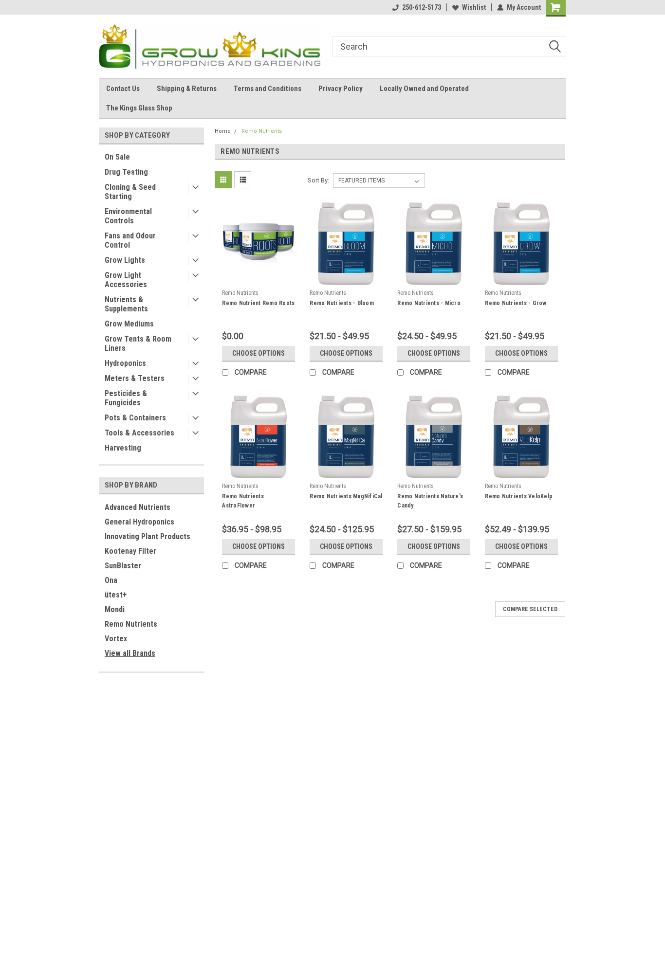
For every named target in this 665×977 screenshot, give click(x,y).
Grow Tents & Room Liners (138, 343)
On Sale (117, 157)
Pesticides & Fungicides (126, 398)
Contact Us (123, 88)
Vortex (116, 638)
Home (223, 131)
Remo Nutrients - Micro (429, 303)
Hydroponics (125, 363)
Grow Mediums (129, 323)
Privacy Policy (340, 88)
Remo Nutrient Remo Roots (258, 303)
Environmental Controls (128, 216)
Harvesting (123, 447)
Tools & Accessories (139, 432)
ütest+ (116, 594)
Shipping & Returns (187, 88)
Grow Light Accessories (126, 280)
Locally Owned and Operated (424, 88)
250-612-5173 (421, 7)
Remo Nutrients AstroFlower (243, 501)
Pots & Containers (135, 417)
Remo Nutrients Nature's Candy (430, 501)
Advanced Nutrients (137, 507)
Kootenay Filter (130, 551)
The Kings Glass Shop (139, 108)
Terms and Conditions (267, 88)
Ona (111, 580)
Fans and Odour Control (130, 240)
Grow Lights (125, 260)
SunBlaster (123, 565)
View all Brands (130, 653)
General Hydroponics (139, 521)
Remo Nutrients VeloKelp (519, 496)
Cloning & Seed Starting (130, 191)
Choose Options (258, 353)
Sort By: (318, 180)
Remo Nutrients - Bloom (342, 303)
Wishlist (474, 7)
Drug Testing (126, 172)
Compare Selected (530, 609)
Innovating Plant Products (147, 536)
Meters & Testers (135, 378)
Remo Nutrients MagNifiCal (346, 496)
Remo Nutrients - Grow (515, 303)
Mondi (115, 609)
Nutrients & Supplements (126, 304)
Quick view (258, 278)
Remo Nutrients (131, 624)
